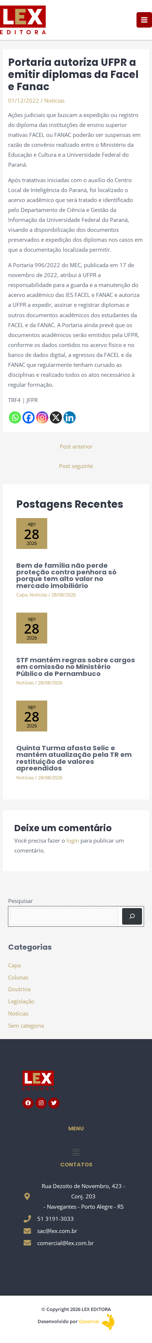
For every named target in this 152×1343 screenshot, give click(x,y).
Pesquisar (20, 900)
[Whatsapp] (15, 417)
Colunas (18, 977)
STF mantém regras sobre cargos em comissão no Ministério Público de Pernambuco (75, 666)
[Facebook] (29, 417)
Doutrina (19, 989)
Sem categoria (26, 1025)
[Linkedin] (69, 417)
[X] (56, 417)
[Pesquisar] (132, 916)
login (72, 840)
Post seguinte (76, 465)
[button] (76, 1152)
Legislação (21, 1001)
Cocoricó (89, 1321)
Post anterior (76, 446)
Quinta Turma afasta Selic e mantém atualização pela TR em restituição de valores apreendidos (74, 758)
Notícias (54, 100)
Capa (21, 594)
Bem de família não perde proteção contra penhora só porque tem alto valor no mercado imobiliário (66, 575)
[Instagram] (42, 417)
